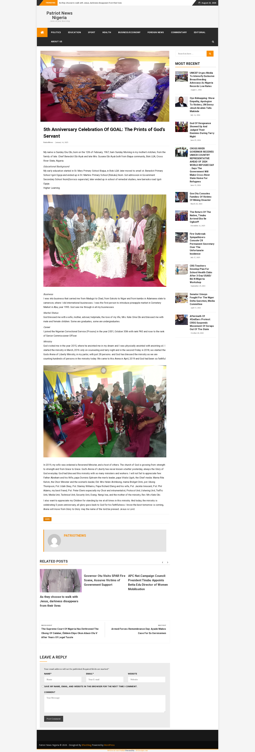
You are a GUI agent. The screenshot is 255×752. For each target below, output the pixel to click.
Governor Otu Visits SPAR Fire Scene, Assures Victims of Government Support (104, 580)
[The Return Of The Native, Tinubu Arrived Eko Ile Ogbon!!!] (181, 215)
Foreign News (156, 32)
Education (74, 32)
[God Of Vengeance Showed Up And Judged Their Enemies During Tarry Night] (181, 127)
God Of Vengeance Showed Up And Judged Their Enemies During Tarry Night (202, 130)
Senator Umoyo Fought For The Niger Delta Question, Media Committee (202, 299)
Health (106, 32)
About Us (56, 41)
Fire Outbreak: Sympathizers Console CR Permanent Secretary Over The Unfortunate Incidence (202, 243)
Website (132, 673)
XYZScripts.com (142, 750)
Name (48, 673)
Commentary (179, 32)
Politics (56, 32)
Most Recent (187, 64)
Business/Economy (129, 32)
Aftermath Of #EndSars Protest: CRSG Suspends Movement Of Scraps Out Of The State (202, 323)
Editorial (200, 32)
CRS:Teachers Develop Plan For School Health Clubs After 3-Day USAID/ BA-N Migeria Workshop (201, 274)
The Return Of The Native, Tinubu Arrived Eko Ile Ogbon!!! (200, 217)
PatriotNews (48, 142)
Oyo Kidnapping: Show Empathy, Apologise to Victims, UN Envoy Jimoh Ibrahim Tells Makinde (202, 105)
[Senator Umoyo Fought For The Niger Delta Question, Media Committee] (181, 298)
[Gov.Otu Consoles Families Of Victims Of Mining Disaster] (181, 197)
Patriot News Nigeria (59, 15)
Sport (91, 32)
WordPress (109, 745)
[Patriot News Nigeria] (42, 32)
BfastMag (86, 745)
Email (90, 673)
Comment (49, 692)
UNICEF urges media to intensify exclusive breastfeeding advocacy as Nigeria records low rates (202, 79)
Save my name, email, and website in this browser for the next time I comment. (90, 686)
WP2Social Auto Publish (116, 750)
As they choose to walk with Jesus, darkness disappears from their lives (59, 601)
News (47, 519)
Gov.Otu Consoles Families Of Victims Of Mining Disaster (201, 197)
